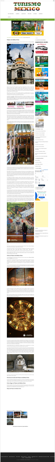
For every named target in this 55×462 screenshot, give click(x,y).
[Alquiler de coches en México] (41, 53)
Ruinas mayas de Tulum (35, 456)
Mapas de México (37, 160)
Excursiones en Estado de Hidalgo (39, 134)
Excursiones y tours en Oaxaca (39, 144)
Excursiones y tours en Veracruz (39, 146)
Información (40, 13)
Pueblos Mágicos (20, 19)
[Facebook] (47, 19)
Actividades (35, 13)
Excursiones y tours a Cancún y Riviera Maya (41, 156)
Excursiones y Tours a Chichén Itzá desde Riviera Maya (41, 149)
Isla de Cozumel (18, 456)
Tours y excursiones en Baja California (40, 131)
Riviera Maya (31, 19)
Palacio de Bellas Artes (12, 456)
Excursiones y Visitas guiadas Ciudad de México (40, 154)
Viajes (40, 19)
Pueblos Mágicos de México (39, 164)
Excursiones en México (38, 162)
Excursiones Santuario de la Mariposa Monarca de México (41, 142)
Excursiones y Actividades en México (40, 151)
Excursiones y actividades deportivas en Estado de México (40, 137)
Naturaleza (35, 19)
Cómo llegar (29, 13)
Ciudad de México (20, 37)
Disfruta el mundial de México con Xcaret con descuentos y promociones (41, 231)
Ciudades (15, 19)
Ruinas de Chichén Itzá (24, 456)
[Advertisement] (41, 214)
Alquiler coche (23, 13)
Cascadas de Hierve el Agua (4, 456)
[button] (42, 19)
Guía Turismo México (11, 13)
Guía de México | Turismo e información (12, 37)
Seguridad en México (38, 166)
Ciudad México (26, 19)
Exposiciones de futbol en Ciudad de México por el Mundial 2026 (41, 234)
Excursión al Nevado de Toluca (39, 139)
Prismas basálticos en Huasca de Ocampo (44, 456)
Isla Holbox (29, 456)
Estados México (10, 19)
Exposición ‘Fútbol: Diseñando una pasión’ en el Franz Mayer (41, 236)
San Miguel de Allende (28, 457)
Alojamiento (17, 13)
